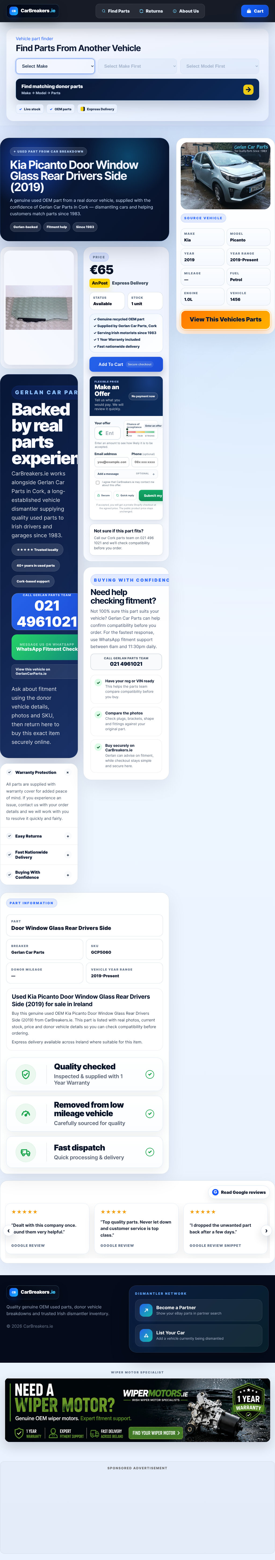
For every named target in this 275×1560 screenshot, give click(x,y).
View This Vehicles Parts (226, 319)
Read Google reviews (240, 1192)
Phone (143, 454)
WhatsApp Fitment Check (47, 649)
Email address (106, 454)
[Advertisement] (137, 1511)
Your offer (102, 423)
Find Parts (119, 11)
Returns (154, 11)
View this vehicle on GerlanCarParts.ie (33, 671)
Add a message (123, 474)
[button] (137, 89)
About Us (189, 11)
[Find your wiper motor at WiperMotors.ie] (137, 1410)
